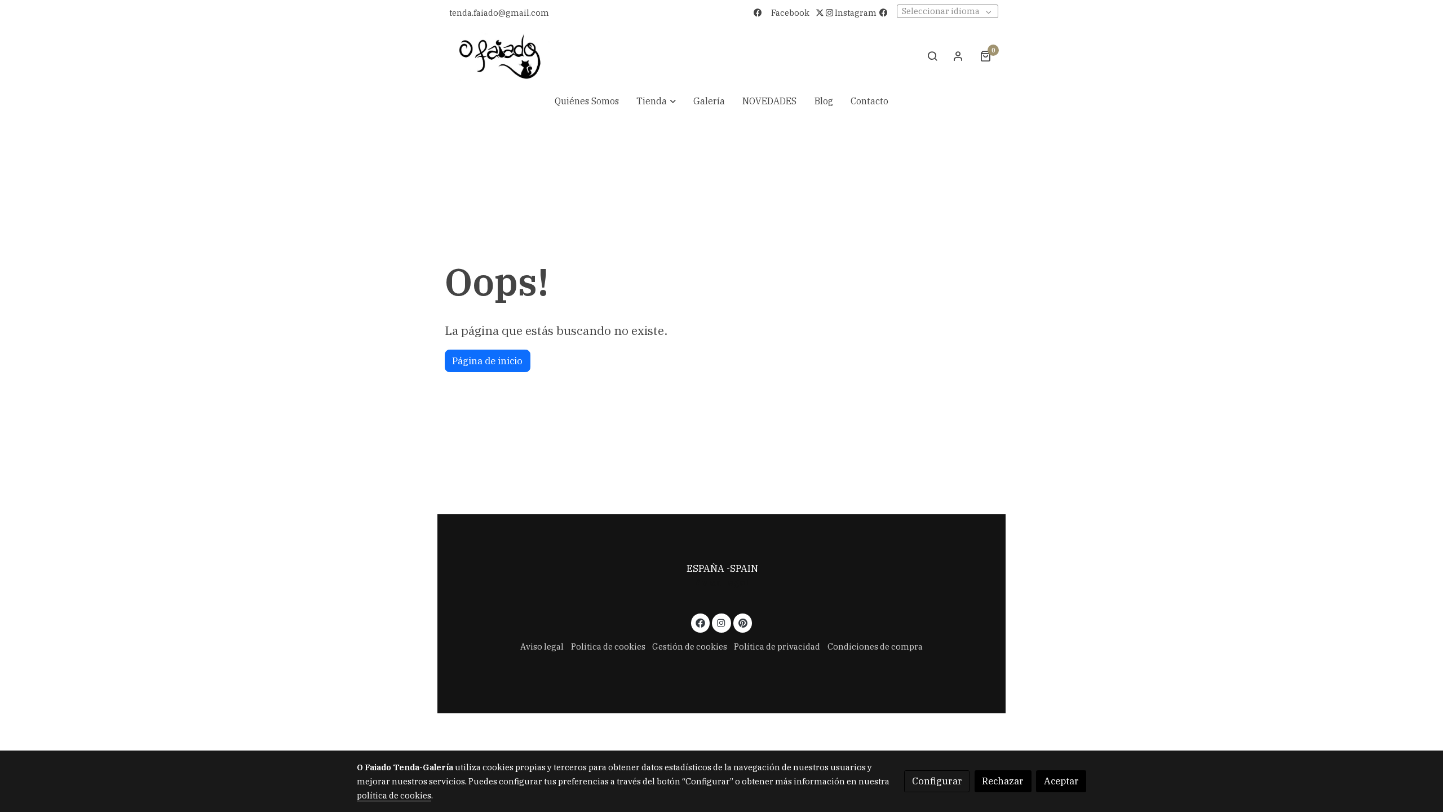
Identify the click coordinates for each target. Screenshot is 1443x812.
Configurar (937, 781)
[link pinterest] (742, 622)
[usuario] (958, 55)
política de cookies (394, 795)
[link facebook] (700, 622)
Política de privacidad (777, 646)
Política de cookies (608, 646)
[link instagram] (721, 622)
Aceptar (1061, 781)
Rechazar (1003, 781)
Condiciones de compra (875, 646)
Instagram (855, 12)
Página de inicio (487, 361)
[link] (500, 56)
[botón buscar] (932, 55)
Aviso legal (721, 582)
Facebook (790, 12)
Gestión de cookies (689, 646)
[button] (656, 101)
